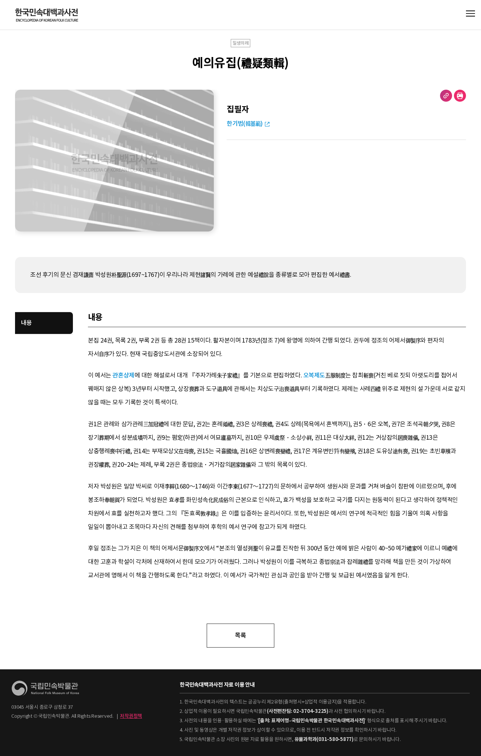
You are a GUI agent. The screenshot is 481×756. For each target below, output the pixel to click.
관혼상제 (123, 375)
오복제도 (314, 375)
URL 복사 (446, 96)
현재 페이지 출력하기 (460, 96)
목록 (240, 635)
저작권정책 (131, 716)
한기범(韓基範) (245, 124)
